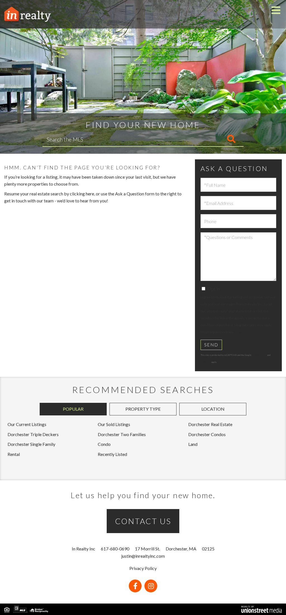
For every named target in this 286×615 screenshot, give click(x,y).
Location (213, 408)
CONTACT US (143, 521)
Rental (14, 454)
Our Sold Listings (114, 424)
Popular (73, 408)
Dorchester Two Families (122, 434)
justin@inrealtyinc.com (143, 556)
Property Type (143, 408)
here (90, 193)
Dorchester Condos (207, 434)
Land (192, 444)
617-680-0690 (115, 548)
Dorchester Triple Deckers (33, 434)
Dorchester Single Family (31, 444)
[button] (208, 139)
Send (211, 344)
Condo (104, 444)
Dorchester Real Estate (210, 424)
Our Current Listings (27, 424)
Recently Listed (112, 454)
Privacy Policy (244, 332)
